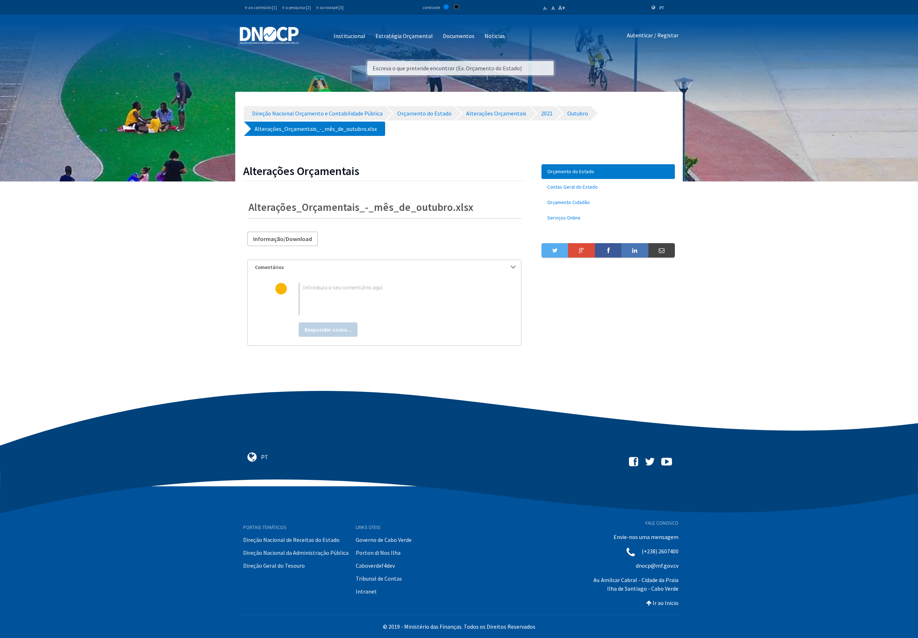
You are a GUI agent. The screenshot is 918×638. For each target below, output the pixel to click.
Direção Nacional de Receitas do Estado (291, 539)
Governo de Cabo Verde (384, 539)
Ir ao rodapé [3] (330, 7)
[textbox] (396, 299)
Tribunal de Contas (379, 578)
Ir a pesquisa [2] (296, 7)
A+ (562, 8)
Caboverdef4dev (375, 565)
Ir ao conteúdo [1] (261, 7)
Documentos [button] (458, 35)
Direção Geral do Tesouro (274, 565)
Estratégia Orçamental (404, 35)
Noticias (494, 35)
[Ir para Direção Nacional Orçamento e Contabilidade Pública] (269, 35)
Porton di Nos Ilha (378, 552)
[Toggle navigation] (308, 36)
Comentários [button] (269, 267)
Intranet (366, 591)
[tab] (384, 267)
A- (545, 8)
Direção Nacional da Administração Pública (296, 552)
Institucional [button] (349, 35)
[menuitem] (608, 171)
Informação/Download (282, 238)
